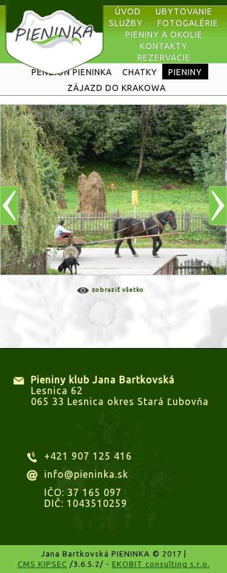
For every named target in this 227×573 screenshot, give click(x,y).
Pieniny (185, 72)
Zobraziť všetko (118, 289)
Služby (126, 23)
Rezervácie (164, 57)
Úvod (128, 11)
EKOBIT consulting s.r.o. (161, 564)
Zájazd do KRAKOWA (116, 88)
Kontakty (164, 46)
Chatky (139, 72)
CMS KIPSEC (42, 564)
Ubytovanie (184, 11)
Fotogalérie (188, 23)
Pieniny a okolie (164, 34)
